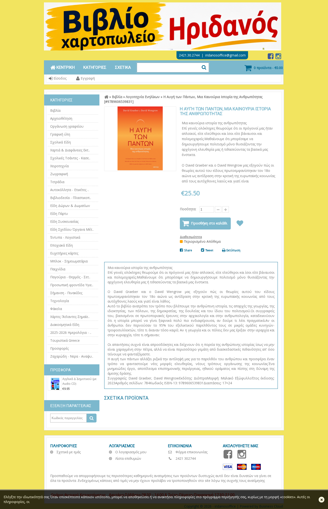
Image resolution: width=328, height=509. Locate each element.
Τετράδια (57, 182)
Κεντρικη (65, 67)
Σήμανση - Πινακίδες (66, 293)
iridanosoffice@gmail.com (225, 55)
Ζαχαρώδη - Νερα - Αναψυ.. (71, 356)
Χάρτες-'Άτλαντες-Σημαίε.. (70, 316)
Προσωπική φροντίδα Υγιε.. (71, 285)
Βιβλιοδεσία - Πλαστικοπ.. (70, 197)
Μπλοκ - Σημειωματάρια (69, 261)
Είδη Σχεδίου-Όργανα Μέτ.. (72, 229)
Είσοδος (60, 78)
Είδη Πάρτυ (59, 213)
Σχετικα (123, 67)
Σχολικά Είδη (60, 142)
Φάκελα (56, 308)
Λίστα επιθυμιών (127, 458)
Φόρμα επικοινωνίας (191, 452)
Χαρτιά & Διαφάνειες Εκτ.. (70, 150)
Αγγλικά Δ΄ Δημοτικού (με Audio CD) (79, 381)
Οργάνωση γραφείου (67, 126)
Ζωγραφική (59, 174)
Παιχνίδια (57, 269)
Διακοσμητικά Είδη (64, 324)
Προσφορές (59, 348)
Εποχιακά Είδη (61, 245)
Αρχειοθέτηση (61, 118)
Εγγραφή (87, 78)
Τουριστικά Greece (65, 340)
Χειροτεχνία (59, 166)
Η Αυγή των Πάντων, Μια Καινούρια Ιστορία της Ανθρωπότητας (212, 96)
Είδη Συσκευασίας (64, 221)
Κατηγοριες (94, 67)
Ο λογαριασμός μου (130, 452)
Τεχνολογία (59, 300)
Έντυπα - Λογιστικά (65, 237)
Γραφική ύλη (60, 134)
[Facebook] (271, 57)
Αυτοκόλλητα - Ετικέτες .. (69, 189)
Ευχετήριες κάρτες (64, 253)
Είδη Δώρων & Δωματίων (70, 205)
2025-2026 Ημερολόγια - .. (70, 332)
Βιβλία (55, 110)
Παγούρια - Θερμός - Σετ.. (70, 277)
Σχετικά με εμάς (68, 452)
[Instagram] (278, 57)
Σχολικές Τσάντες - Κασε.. (70, 158)
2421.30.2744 (189, 55)
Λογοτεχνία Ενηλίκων (143, 96)
